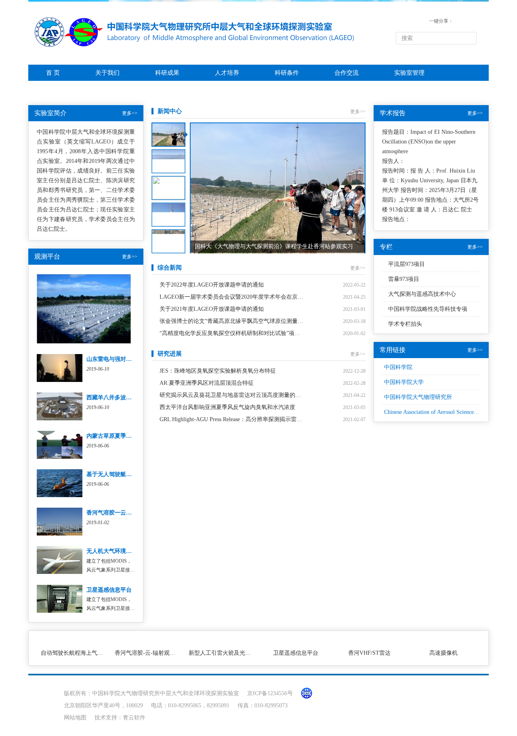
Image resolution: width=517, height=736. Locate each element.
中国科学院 (398, 367)
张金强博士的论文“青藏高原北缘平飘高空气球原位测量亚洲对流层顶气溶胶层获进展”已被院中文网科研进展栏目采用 (232, 321)
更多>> (129, 113)
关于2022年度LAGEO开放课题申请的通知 (212, 285)
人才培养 (227, 73)
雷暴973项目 (403, 279)
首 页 (53, 73)
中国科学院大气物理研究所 (418, 397)
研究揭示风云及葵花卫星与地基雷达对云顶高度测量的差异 (232, 395)
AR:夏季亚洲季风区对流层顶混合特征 (207, 383)
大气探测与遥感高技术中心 (422, 294)
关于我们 (107, 73)
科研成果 (167, 73)
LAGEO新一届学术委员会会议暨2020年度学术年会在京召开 (232, 297)
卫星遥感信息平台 (109, 590)
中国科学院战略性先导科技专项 (427, 309)
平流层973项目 (406, 264)
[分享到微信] (459, 21)
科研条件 (287, 73)
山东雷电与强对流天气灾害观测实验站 (134, 359)
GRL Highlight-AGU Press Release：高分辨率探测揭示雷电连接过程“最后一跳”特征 (232, 419)
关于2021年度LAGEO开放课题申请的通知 (212, 309)
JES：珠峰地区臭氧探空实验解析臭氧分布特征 (218, 371)
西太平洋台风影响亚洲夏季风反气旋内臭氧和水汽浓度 (227, 407)
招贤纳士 (58, 89)
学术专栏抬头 (405, 324)
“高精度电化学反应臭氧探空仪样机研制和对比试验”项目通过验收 (232, 333)
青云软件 (134, 718)
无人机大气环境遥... (111, 551)
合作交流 (346, 73)
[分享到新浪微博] (471, 21)
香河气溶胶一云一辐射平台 (120, 513)
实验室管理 (409, 73)
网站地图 (75, 718)
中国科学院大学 (404, 382)
